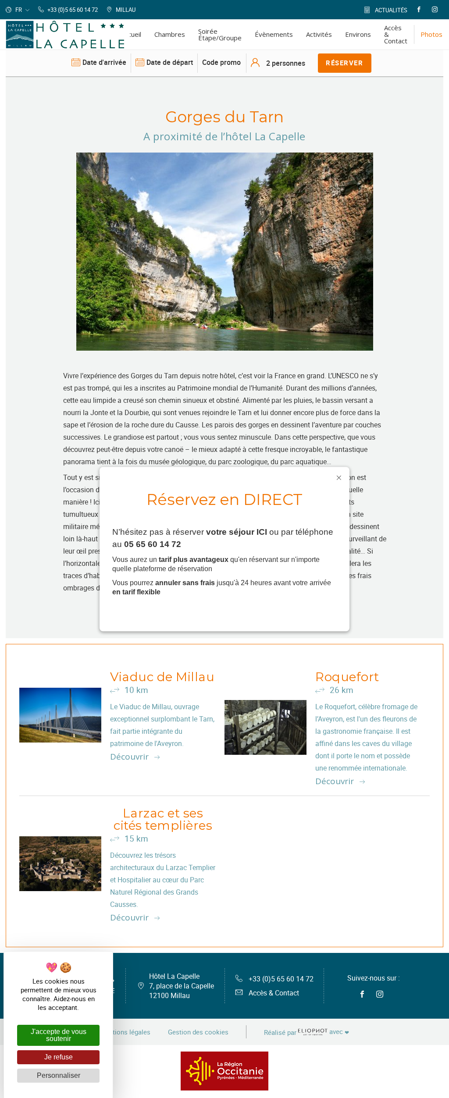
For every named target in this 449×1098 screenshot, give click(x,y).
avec (306, 1032)
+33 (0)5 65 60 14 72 (281, 979)
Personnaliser (58, 1075)
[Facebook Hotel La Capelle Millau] (419, 10)
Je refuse (58, 1057)
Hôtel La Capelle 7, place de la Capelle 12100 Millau (181, 985)
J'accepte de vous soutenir (58, 1035)
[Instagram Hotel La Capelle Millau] (434, 10)
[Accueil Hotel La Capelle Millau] (65, 34)
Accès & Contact (274, 993)
